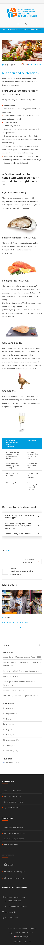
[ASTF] (22, 12)
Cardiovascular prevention (14, 839)
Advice (14, 29)
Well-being (10, 751)
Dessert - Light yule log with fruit (17, 534)
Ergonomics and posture (13, 802)
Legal (8, 729)
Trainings (9, 745)
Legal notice (13, 932)
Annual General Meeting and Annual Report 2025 (22, 657)
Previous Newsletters (15, 878)
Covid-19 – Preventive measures (21, 573)
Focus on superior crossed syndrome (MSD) (20, 695)
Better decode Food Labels (15, 622)
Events (9, 719)
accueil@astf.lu (10, 912)
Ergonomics (10, 713)
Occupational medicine (12, 791)
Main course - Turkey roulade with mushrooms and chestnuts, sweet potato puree (18, 525)
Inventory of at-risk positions (15, 833)
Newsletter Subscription (15, 871)
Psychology (10, 740)
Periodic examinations (12, 796)
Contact (25, 928)
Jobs (32, 928)
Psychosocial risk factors (13, 828)
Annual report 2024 (10, 676)
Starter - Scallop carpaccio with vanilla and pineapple (19, 516)
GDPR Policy (18, 942)
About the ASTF (13, 928)
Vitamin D (28, 562)
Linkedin (10, 865)
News (8, 735)
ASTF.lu (6, 29)
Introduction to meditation (13, 690)
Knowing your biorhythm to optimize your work (21, 671)
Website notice (27, 932)
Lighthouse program (12, 807)
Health (8, 724)
